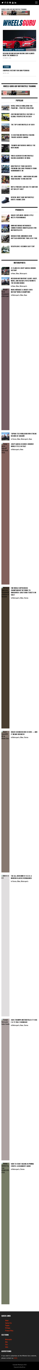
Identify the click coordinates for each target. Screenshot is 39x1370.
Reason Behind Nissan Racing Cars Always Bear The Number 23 (18, 54)
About (7, 1320)
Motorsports (19, 50)
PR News (7, 1328)
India (6, 1347)
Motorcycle (8, 1339)
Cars (6, 1344)
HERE (15, 1358)
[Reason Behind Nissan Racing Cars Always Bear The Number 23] (19, 40)
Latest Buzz (8, 50)
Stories (6, 67)
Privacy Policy (9, 1330)
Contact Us (8, 1323)
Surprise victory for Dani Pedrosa (16, 70)
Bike (6, 1342)
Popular (7, 1325)
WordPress (22, 1367)
